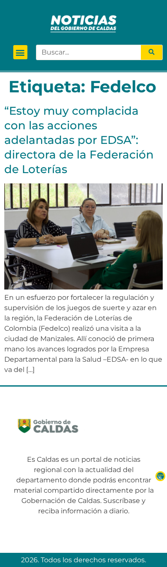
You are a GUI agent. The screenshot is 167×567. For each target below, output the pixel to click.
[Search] (151, 52)
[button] (20, 52)
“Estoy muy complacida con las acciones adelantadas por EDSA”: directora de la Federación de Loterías (79, 140)
